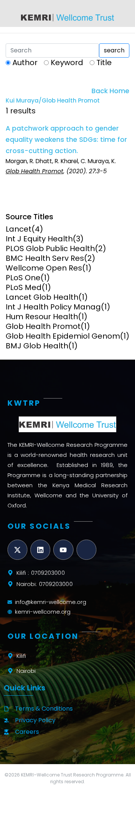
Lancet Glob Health (42, 297)
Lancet (19, 229)
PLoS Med (24, 287)
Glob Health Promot (43, 326)
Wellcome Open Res (44, 268)
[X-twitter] (17, 549)
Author (25, 62)
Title (104, 62)
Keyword (67, 62)
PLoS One (23, 277)
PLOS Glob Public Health (50, 248)
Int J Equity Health (39, 239)
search (114, 50)
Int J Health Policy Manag (53, 307)
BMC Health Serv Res (45, 258)
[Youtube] (63, 549)
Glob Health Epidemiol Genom (63, 336)
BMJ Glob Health (37, 346)
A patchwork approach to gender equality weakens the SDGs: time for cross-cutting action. (66, 139)
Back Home (110, 90)
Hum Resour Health (42, 316)
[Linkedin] (40, 549)
